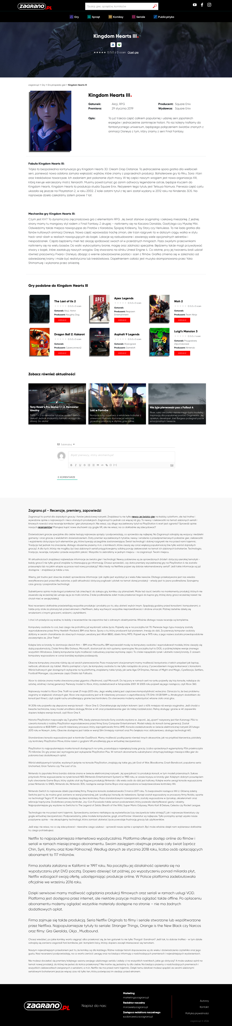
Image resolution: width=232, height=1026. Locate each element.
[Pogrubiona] (71, 465)
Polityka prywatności (197, 1013)
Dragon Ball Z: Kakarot (69, 334)
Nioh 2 (178, 301)
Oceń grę (133, 52)
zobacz (62, 320)
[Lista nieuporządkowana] (93, 465)
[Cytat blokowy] (98, 465)
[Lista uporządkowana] (89, 465)
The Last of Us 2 (65, 301)
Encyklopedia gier (57, 85)
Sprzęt (96, 17)
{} (111, 465)
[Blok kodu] (102, 465)
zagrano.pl (33, 85)
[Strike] (84, 465)
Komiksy (118, 17)
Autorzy (204, 1000)
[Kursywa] (76, 465)
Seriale (140, 17)
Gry (76, 17)
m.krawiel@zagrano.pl (135, 1007)
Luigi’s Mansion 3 (185, 331)
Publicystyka (166, 17)
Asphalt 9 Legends (127, 334)
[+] (115, 465)
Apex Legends (124, 298)
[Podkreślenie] (80, 465)
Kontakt (204, 1006)
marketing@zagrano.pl (136, 997)
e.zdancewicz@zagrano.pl (138, 1016)
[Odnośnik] (106, 465)
